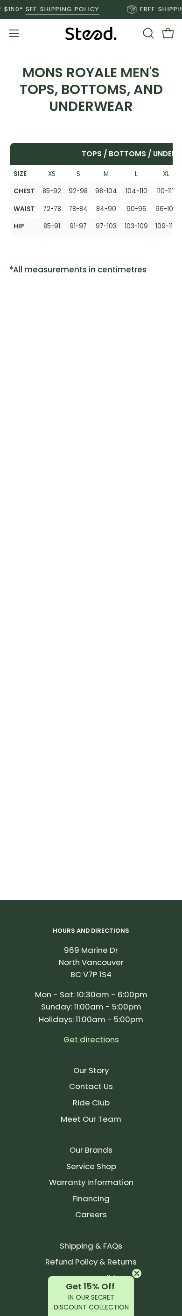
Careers (91, 1214)
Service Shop (91, 1166)
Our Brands (91, 1149)
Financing (91, 1198)
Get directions (91, 1039)
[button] (147, 33)
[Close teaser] (136, 1273)
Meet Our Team (91, 1119)
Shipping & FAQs (91, 1245)
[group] (91, 9)
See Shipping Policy (57, 9)
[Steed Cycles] (91, 33)
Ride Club (91, 1102)
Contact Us (91, 1086)
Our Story (91, 1070)
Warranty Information (91, 1182)
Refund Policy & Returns (91, 1261)
